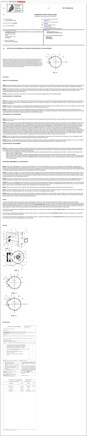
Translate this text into (5, 1)
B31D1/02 (46, 20)
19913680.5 (15, 23)
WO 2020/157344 (47, 28)
